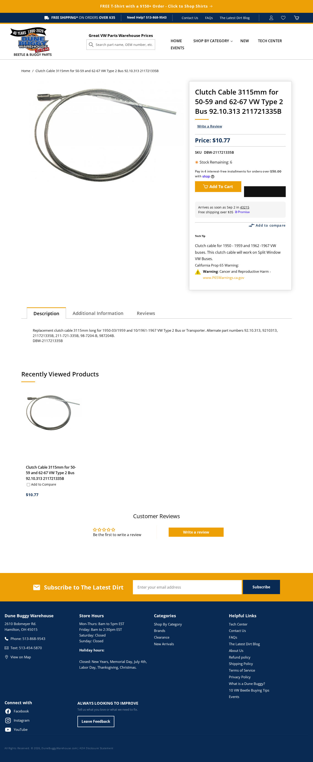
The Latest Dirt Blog (235, 18)
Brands (159, 630)
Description (46, 313)
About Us (236, 650)
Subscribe (261, 587)
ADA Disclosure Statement (96, 748)
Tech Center (238, 624)
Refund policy (239, 657)
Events (234, 696)
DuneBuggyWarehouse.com (59, 748)
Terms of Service (242, 670)
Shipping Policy (241, 663)
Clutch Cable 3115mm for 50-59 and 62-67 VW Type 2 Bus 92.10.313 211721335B (51, 472)
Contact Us (190, 18)
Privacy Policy (240, 677)
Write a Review (209, 126)
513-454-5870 (30, 647)
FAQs (209, 18)
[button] (211, 41)
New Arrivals (164, 644)
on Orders (83, 17)
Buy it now (265, 191)
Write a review (196, 532)
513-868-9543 (156, 17)
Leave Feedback (96, 721)
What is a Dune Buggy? (247, 683)
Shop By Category (168, 624)
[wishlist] (284, 18)
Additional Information (98, 313)
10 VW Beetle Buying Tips (249, 690)
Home (25, 71)
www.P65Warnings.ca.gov (223, 277)
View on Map (21, 657)
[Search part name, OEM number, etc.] (91, 44)
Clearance (161, 637)
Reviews (146, 313)
